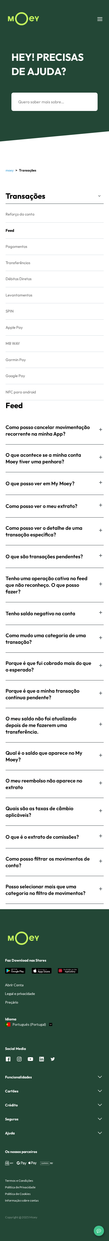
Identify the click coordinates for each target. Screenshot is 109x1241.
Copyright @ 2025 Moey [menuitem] (21, 1217)
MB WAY (13, 343)
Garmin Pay (16, 359)
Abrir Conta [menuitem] (14, 985)
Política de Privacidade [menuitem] (20, 1187)
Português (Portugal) (29, 1024)
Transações (25, 196)
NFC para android (21, 392)
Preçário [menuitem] (11, 1002)
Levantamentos (19, 295)
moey (10, 170)
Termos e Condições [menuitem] (19, 1180)
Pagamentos (16, 246)
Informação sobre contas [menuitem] (22, 1200)
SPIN (10, 311)
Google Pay (15, 375)
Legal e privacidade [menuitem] (20, 993)
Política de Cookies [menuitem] (18, 1194)
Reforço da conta (20, 214)
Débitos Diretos (18, 278)
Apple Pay (14, 327)
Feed (10, 230)
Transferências (18, 262)
